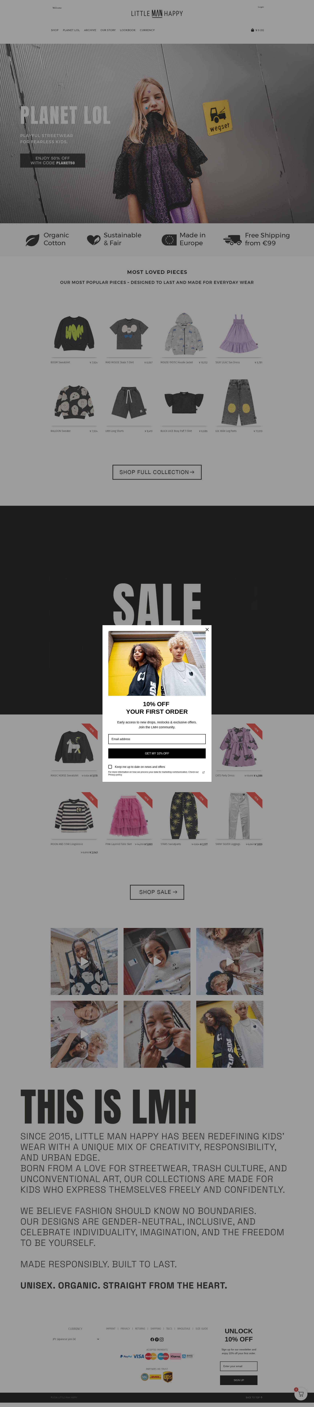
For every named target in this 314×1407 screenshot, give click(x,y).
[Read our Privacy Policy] (203, 772)
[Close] (207, 629)
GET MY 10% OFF (157, 753)
